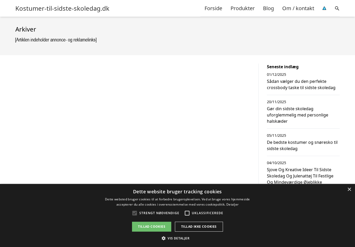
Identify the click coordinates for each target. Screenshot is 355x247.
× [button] (349, 190)
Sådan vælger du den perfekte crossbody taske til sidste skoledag (301, 84)
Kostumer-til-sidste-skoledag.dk (62, 8)
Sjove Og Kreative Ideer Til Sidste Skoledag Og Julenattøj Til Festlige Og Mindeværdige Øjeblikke (300, 176)
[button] (177, 238)
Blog (268, 8)
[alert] (177, 215)
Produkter (243, 8)
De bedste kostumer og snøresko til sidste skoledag (302, 145)
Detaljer (232, 204)
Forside (213, 8)
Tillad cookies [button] (151, 226)
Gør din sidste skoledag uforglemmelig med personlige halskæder (297, 115)
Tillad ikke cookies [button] (199, 226)
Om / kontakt (298, 8)
